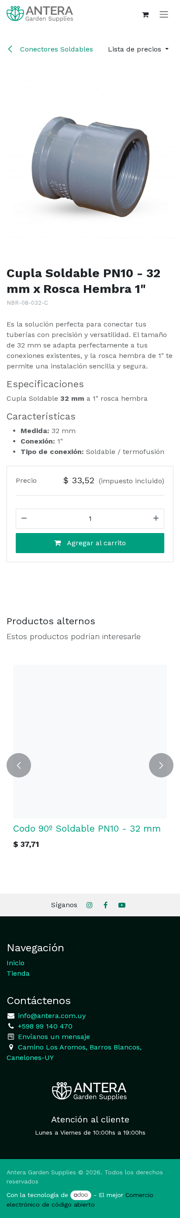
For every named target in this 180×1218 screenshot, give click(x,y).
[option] (90, 765)
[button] (138, 49)
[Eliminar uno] (24, 518)
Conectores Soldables (55, 49)
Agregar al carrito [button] (95, 543)
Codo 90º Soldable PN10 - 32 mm (87, 828)
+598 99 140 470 (44, 1026)
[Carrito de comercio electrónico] (145, 14)
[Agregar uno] (156, 518)
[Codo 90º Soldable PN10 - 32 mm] (90, 742)
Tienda (18, 973)
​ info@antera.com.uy (51, 1016)
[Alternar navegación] (163, 14)
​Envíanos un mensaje (54, 1036)
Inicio (15, 963)
